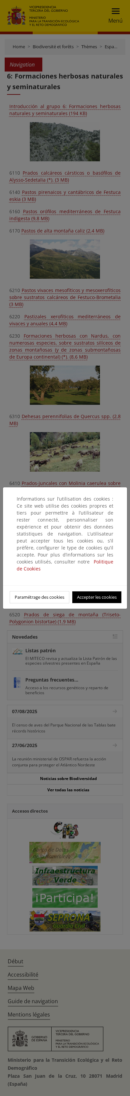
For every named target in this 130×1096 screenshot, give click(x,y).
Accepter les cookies (97, 597)
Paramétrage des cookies (39, 597)
